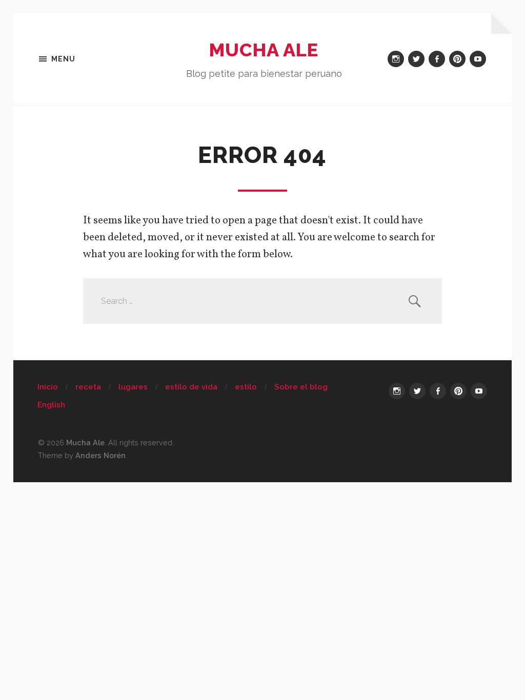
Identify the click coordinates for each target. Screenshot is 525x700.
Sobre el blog (301, 387)
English (51, 404)
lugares (133, 387)
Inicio (47, 387)
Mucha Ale (263, 49)
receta (88, 387)
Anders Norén (100, 455)
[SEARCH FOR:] (262, 301)
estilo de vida (191, 387)
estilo (246, 387)
